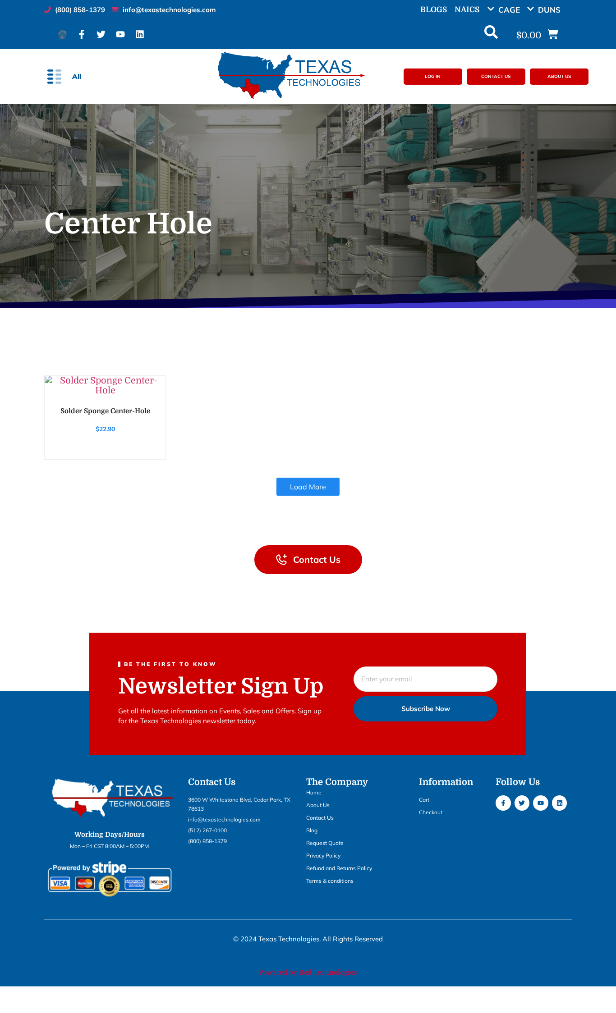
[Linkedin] (140, 34)
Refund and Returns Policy (339, 868)
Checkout (430, 812)
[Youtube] (120, 34)
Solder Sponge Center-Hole (105, 411)
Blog (311, 830)
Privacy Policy (323, 855)
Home (314, 792)
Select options (104, 386)
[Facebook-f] (82, 34)
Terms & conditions (330, 880)
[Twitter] (101, 34)
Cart (424, 799)
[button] (507, 10)
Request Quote (325, 843)
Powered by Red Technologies (308, 972)
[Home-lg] (62, 34)
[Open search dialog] (491, 34)
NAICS (467, 9)
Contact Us (320, 817)
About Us (318, 805)
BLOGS (433, 9)
